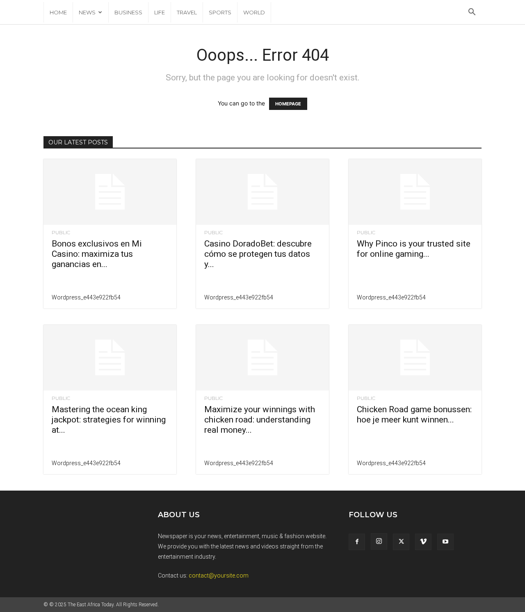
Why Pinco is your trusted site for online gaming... (413, 249)
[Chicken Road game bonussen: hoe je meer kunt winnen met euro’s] (415, 357)
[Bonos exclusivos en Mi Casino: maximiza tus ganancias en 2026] (109, 192)
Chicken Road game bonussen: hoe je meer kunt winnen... (414, 414)
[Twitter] (401, 542)
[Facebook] (357, 542)
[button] (472, 13)
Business (128, 12)
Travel (187, 12)
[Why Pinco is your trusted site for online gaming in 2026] (415, 192)
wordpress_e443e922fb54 (86, 297)
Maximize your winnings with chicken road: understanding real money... (259, 419)
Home (58, 12)
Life (159, 12)
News (87, 12)
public (61, 232)
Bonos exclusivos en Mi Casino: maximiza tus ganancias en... (97, 254)
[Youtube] (445, 542)
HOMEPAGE (288, 104)
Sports (220, 12)
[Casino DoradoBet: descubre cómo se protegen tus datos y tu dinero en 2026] (262, 192)
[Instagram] (379, 541)
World (254, 12)
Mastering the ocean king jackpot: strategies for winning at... (109, 419)
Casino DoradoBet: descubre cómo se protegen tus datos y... (258, 254)
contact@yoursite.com (219, 575)
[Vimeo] (423, 542)
